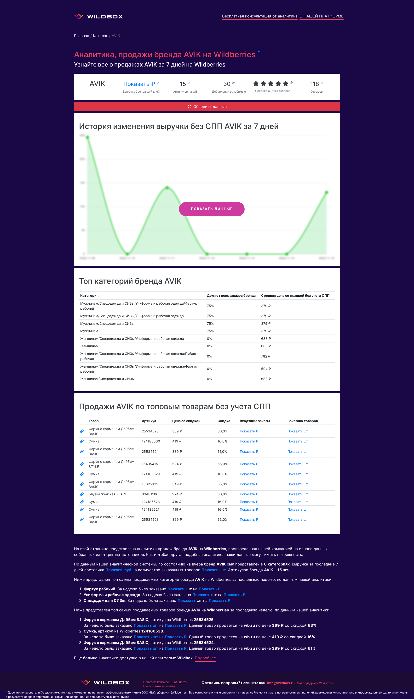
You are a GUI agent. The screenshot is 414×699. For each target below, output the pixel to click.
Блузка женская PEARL (108, 494)
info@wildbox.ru (281, 683)
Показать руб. (118, 569)
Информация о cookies (159, 686)
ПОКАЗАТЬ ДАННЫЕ (212, 209)
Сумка (94, 441)
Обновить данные (210, 106)
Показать (176, 589)
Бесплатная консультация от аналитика (260, 16)
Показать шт (146, 625)
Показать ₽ (140, 83)
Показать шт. (298, 431)
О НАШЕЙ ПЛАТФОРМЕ (321, 16)
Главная (81, 35)
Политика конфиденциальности (165, 682)
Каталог (100, 35)
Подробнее (205, 657)
